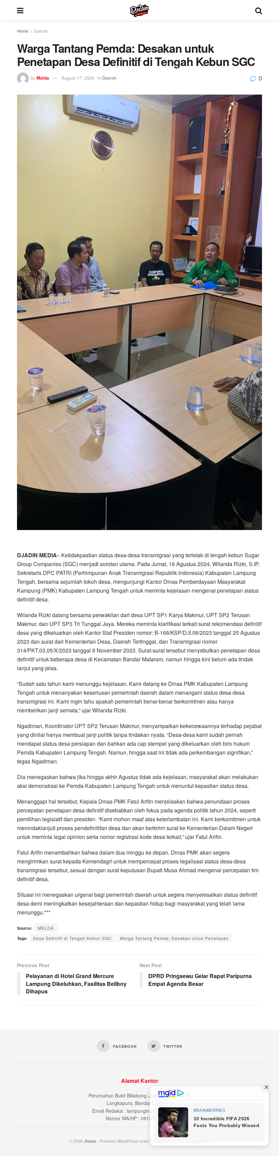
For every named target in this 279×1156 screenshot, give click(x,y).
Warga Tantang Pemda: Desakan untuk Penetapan (174, 938)
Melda (42, 78)
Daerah (41, 31)
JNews (90, 1141)
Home (22, 31)
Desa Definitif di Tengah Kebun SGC (72, 938)
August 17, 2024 (78, 78)
